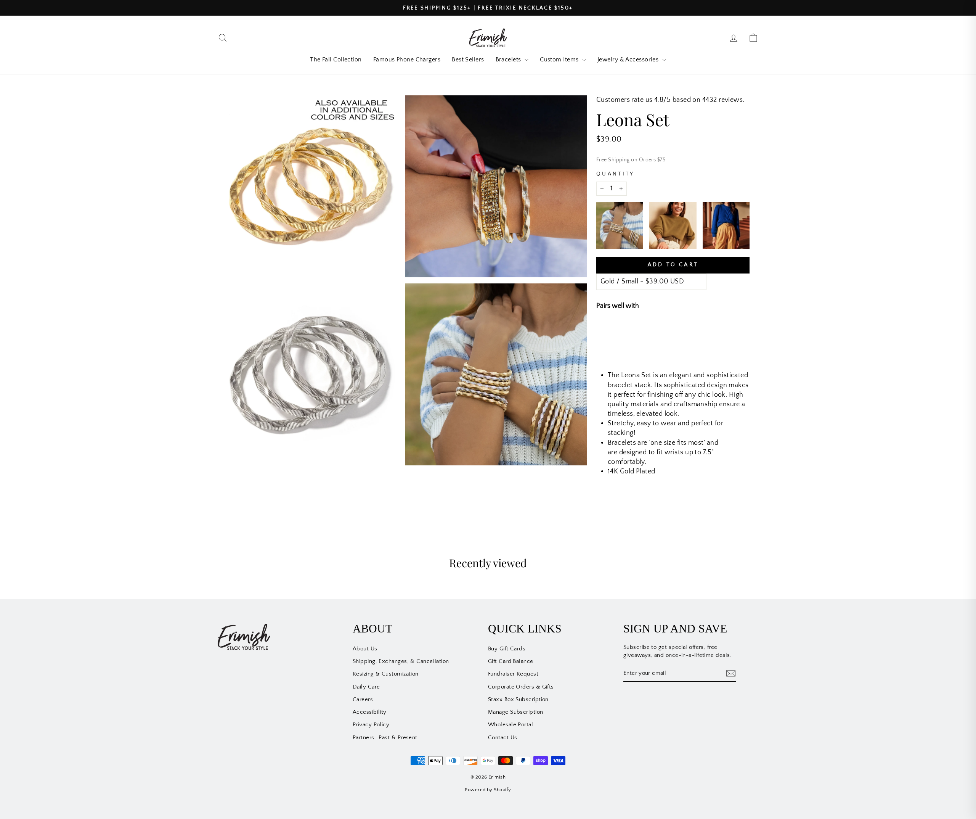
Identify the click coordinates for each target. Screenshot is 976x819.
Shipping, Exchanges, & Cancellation (401, 661)
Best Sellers (468, 59)
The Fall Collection (336, 59)
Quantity (615, 174)
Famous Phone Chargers (406, 59)
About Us (365, 648)
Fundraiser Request (513, 674)
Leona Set (662, 332)
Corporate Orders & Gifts (521, 687)
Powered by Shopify (488, 789)
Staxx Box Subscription (518, 699)
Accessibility (370, 712)
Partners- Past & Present (385, 737)
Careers (363, 699)
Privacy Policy (371, 724)
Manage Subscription (515, 712)
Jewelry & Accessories (628, 59)
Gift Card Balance (510, 661)
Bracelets (509, 59)
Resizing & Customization (386, 674)
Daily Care (366, 687)
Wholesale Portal (510, 724)
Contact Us (502, 737)
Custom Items (560, 59)
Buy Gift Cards (506, 648)
